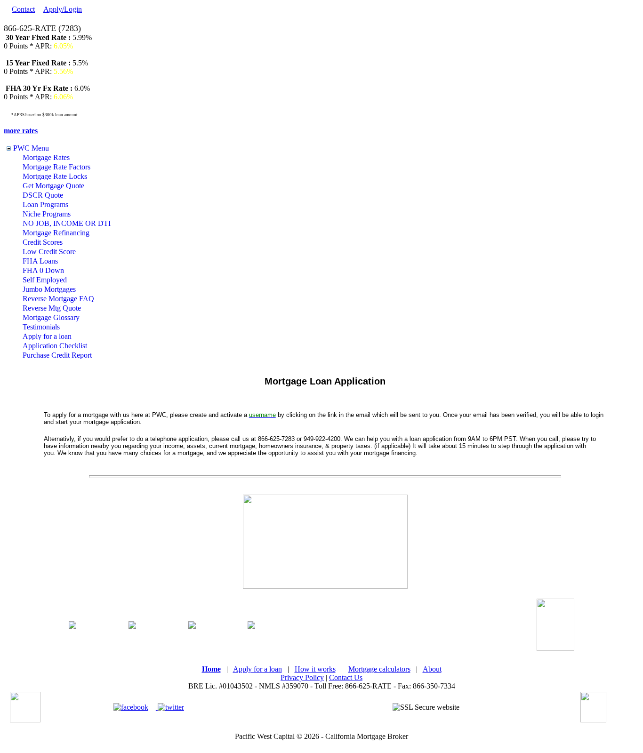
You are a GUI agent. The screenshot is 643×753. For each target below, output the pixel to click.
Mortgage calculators (379, 669)
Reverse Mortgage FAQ (58, 299)
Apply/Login (62, 9)
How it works (315, 669)
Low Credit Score (49, 252)
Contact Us (345, 677)
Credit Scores (43, 242)
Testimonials (41, 327)
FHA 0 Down (43, 270)
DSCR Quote (43, 195)
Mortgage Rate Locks (55, 176)
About (432, 669)
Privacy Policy (302, 677)
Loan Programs (45, 204)
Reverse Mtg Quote (52, 308)
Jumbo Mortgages (49, 289)
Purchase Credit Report (57, 355)
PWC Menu (31, 148)
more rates (21, 131)
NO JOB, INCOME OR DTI (67, 223)
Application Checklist (55, 346)
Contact (23, 9)
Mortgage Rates (46, 157)
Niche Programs (47, 214)
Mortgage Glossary (51, 317)
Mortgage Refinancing (56, 233)
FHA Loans (40, 261)
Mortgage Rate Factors (56, 167)
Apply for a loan (47, 336)
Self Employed (45, 280)
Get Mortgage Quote (53, 186)
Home (211, 669)
